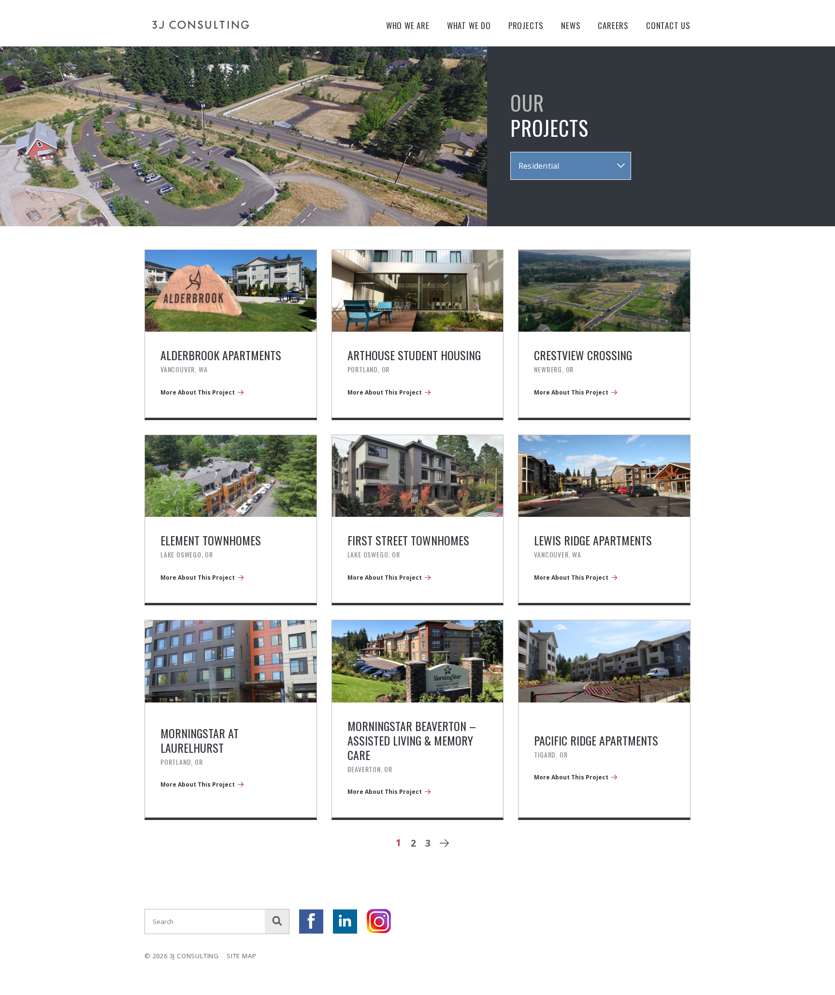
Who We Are (408, 25)
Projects (526, 25)
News (570, 25)
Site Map (241, 955)
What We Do (469, 25)
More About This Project (197, 392)
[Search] (277, 921)
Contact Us (668, 25)
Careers (613, 25)
